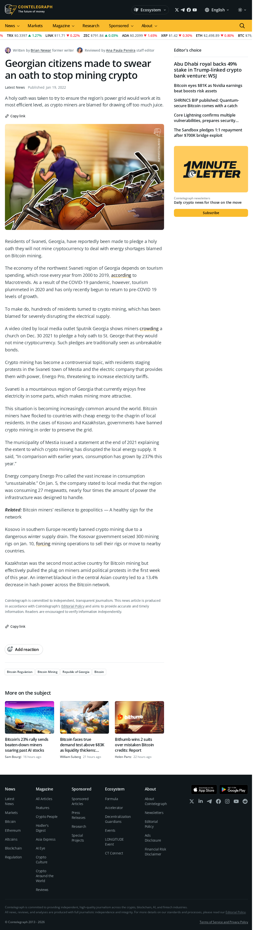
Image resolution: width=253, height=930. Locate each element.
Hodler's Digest (42, 828)
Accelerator (114, 807)
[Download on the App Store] (204, 789)
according (121, 275)
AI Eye (40, 848)
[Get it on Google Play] (233, 789)
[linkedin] (201, 802)
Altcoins (11, 839)
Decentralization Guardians (118, 819)
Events (110, 830)
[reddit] (245, 802)
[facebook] (218, 802)
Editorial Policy (72, 606)
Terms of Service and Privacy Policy (224, 922)
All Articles (44, 798)
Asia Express (46, 839)
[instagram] (227, 802)
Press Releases (78, 815)
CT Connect (114, 853)
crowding (149, 328)
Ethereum (13, 830)
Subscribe (211, 212)
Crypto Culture (42, 859)
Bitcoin (10, 821)
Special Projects (78, 838)
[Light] (242, 9)
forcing (43, 543)
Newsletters (154, 812)
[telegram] (209, 802)
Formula (111, 798)
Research (91, 25)
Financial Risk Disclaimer (155, 851)
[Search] (242, 26)
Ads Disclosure (153, 838)
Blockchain (13, 848)
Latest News (15, 87)
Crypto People (47, 816)
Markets (35, 25)
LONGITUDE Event (114, 842)
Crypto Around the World (45, 876)
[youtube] (236, 802)
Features (42, 807)
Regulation (13, 857)
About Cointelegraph (156, 801)
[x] (192, 802)
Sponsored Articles (80, 801)
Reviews (42, 889)
